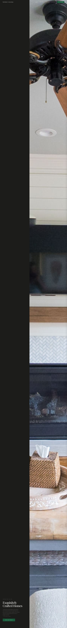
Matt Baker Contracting (8, 2)
